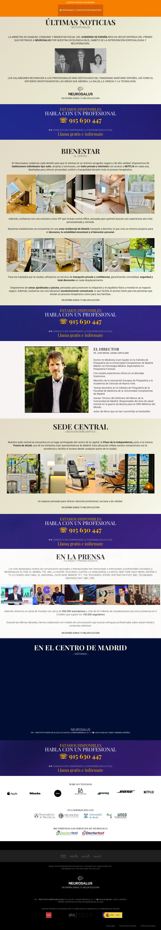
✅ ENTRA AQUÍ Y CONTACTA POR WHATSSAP (80, 10)
